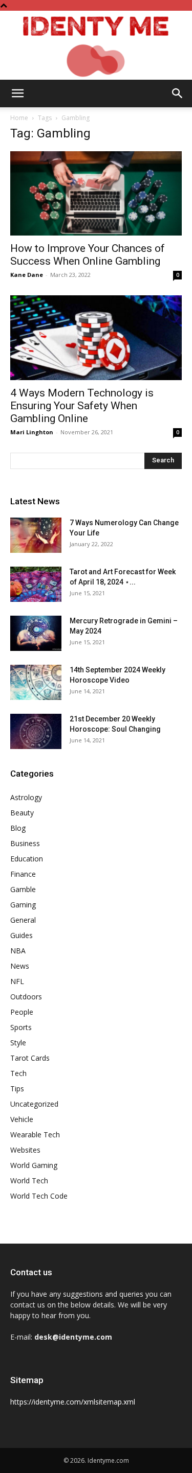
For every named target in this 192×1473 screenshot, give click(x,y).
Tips (17, 1088)
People (21, 1012)
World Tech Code (39, 1196)
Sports (21, 1027)
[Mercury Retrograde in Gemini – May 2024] (35, 633)
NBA (18, 950)
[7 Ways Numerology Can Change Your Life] (35, 535)
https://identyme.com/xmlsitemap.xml (72, 1402)
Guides (21, 935)
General (23, 920)
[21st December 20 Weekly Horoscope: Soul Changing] (35, 731)
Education (26, 858)
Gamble (23, 889)
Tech (18, 1073)
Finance (23, 874)
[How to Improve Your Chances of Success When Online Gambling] (96, 193)
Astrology (26, 797)
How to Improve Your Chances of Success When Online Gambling (87, 254)
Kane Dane (26, 274)
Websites (25, 1150)
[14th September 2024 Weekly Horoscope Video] (35, 682)
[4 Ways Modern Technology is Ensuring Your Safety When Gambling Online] (96, 337)
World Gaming (33, 1165)
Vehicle (21, 1119)
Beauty (22, 812)
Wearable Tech (35, 1134)
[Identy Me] (96, 45)
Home (19, 117)
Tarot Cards (30, 1058)
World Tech (29, 1180)
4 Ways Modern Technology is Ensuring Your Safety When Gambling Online (82, 406)
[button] (17, 93)
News (19, 966)
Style (18, 1042)
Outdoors (26, 996)
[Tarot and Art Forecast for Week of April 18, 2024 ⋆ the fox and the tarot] (35, 584)
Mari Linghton (31, 432)
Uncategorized (34, 1104)
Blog (18, 828)
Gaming (23, 904)
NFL (17, 981)
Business (25, 843)
